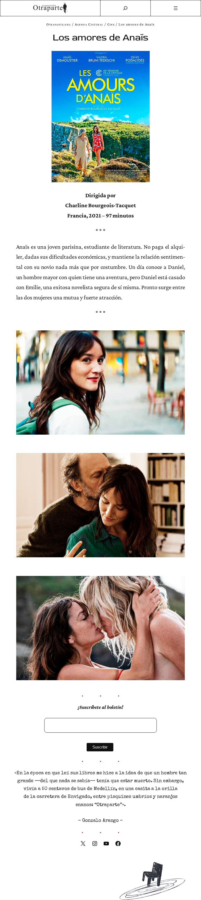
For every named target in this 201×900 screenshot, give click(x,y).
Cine (111, 24)
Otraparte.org (58, 24)
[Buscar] (125, 8)
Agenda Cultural (89, 24)
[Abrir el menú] (176, 8)
